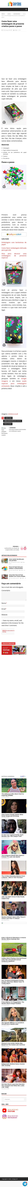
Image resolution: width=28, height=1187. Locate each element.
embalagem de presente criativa (12, 421)
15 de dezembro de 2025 (15, 562)
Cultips (16, 30)
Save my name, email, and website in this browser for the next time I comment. (12, 622)
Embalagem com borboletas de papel (14, 243)
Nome (4, 603)
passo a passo (7, 424)
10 (10, 563)
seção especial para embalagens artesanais (14, 383)
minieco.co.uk (13, 414)
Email (4, 609)
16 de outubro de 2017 (14, 578)
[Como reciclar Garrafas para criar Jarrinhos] (5, 560)
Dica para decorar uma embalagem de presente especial (14, 256)
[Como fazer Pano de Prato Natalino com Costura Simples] (5, 576)
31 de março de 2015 (7, 30)
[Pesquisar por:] (14, 1099)
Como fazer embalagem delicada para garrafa (14, 249)
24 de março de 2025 (14, 570)
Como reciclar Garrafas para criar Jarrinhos (16, 559)
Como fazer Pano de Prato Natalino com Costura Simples (17, 575)
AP (17, 1179)
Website (4, 615)
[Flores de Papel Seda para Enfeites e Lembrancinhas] (5, 568)
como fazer (8, 418)
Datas (9, 14)
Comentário (6, 590)
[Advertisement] (15, 44)
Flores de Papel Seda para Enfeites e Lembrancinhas (16, 567)
